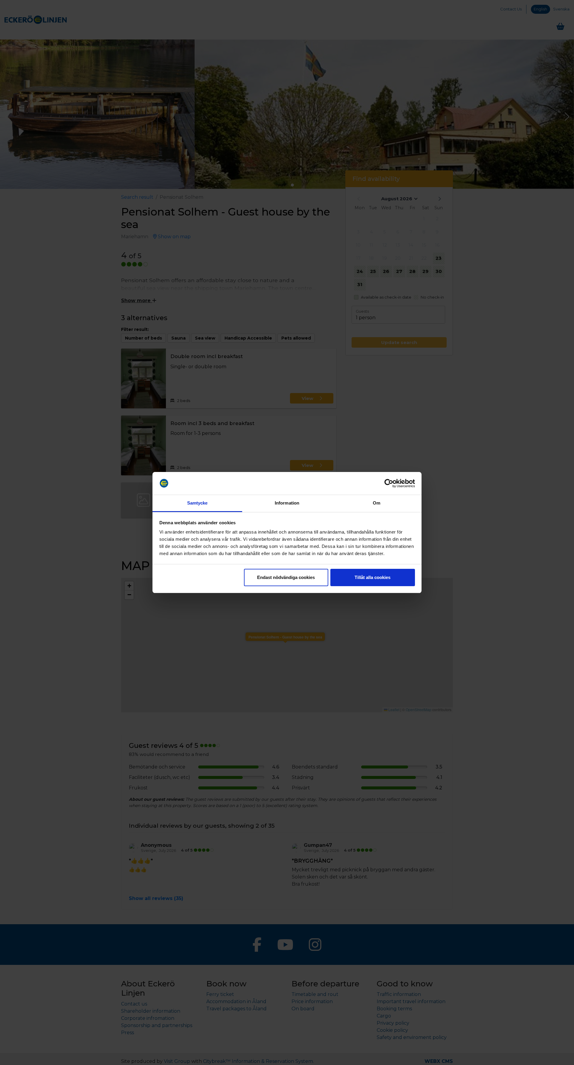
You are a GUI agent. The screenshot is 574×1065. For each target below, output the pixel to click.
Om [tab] (376, 502)
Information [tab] (287, 502)
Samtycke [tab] (197, 502)
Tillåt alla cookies (372, 577)
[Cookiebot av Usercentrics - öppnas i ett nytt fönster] (389, 483)
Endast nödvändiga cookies (286, 577)
